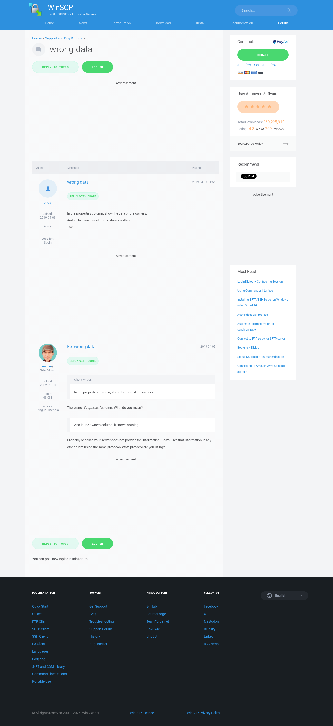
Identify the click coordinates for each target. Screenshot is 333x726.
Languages (40, 651)
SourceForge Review (250, 143)
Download (163, 23)
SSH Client (40, 636)
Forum (283, 23)
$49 (256, 65)
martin (46, 366)
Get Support (98, 606)
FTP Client (39, 621)
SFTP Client (40, 629)
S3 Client (38, 644)
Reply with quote (83, 196)
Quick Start (40, 606)
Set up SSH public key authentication (260, 357)
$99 (264, 65)
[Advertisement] (125, 120)
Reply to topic (55, 67)
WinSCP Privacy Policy (203, 713)
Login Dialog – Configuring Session (260, 281)
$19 (240, 65)
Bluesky (209, 629)
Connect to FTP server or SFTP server (261, 338)
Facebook (211, 606)
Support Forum (100, 629)
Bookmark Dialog (248, 347)
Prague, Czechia (48, 410)
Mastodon (211, 621)
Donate (263, 55)
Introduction (122, 23)
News (83, 23)
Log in (97, 67)
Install (200, 23)
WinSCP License (142, 713)
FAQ (92, 614)
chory (47, 203)
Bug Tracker (98, 644)
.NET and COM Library (48, 666)
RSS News (211, 644)
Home (49, 23)
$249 (274, 65)
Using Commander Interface (255, 290)
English (280, 595)
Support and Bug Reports (63, 38)
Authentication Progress (252, 314)
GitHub (152, 606)
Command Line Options (49, 674)
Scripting (38, 659)
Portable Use (41, 681)
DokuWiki (153, 629)
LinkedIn (210, 636)
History (94, 636)
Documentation (241, 23)
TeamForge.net (158, 621)
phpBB (152, 636)
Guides (37, 614)
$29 (248, 65)
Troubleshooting (101, 621)
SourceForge (156, 614)
